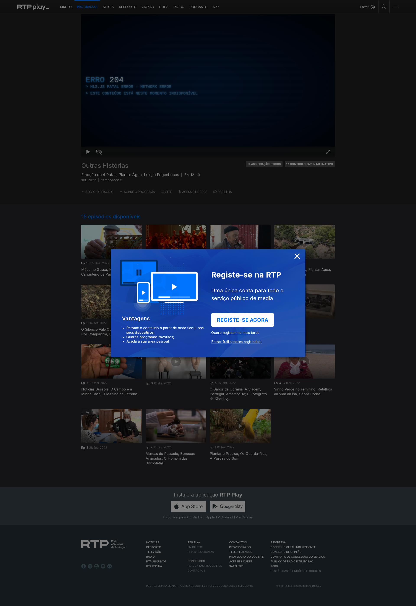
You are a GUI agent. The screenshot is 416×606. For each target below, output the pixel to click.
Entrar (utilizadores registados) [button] (236, 342)
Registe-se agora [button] (242, 320)
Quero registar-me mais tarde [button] (235, 332)
